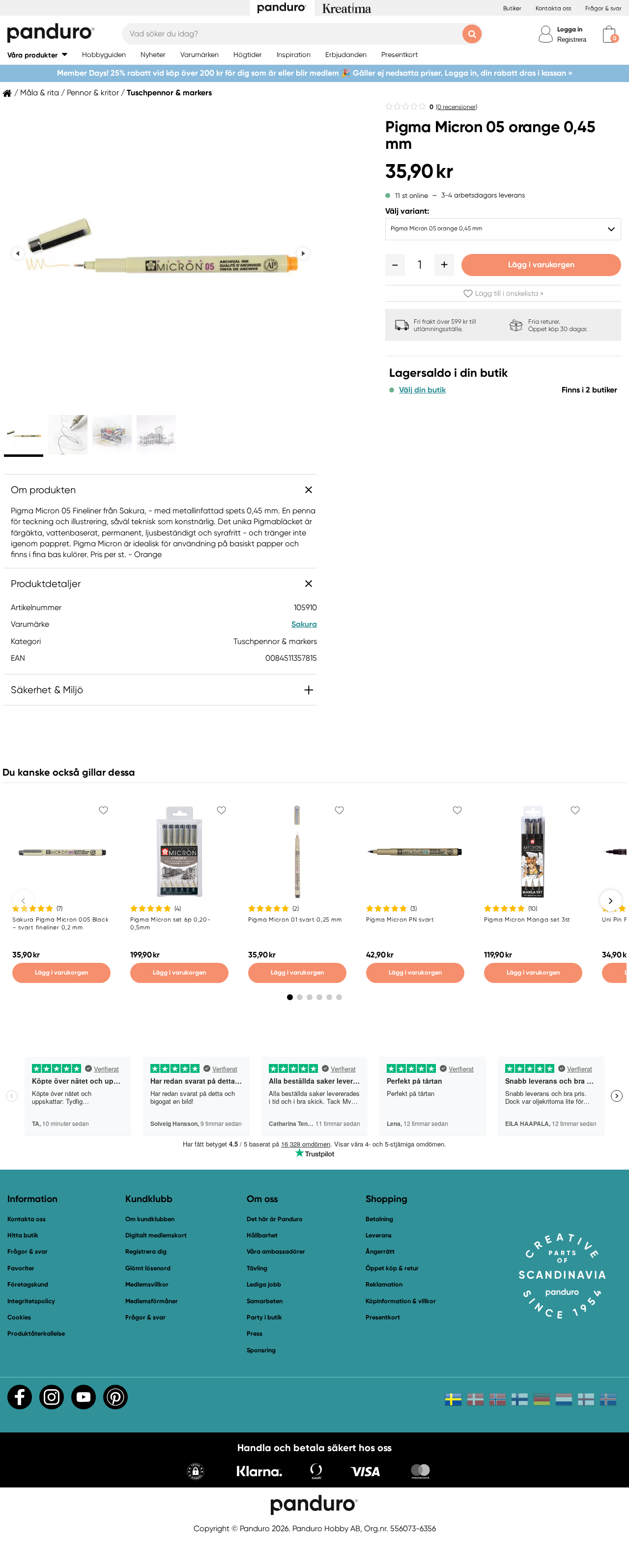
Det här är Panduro (275, 1219)
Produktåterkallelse (36, 1333)
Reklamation (384, 1284)
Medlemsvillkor (147, 1284)
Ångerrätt (380, 1251)
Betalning (379, 1219)
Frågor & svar (603, 8)
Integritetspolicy (31, 1301)
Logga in (569, 29)
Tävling (257, 1268)
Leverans (379, 1235)
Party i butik (264, 1317)
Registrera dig (146, 1251)
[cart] (609, 34)
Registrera (571, 39)
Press (254, 1333)
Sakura (304, 624)
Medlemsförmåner (151, 1301)
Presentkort (383, 1317)
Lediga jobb (264, 1284)
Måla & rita (39, 92)
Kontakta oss (553, 8)
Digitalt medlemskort (156, 1235)
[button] (37, 54)
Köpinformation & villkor (401, 1301)
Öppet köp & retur (392, 1268)
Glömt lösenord (148, 1268)
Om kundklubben (149, 1219)
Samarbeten (265, 1301)
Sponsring (261, 1350)
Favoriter (20, 1268)
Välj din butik (422, 390)
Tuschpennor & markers (169, 92)
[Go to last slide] (18, 254)
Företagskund (27, 1284)
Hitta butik (22, 1235)
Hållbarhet (262, 1235)
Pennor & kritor (93, 92)
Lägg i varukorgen (541, 264)
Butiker (512, 8)
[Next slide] (303, 254)
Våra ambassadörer (276, 1251)
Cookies (19, 1317)
